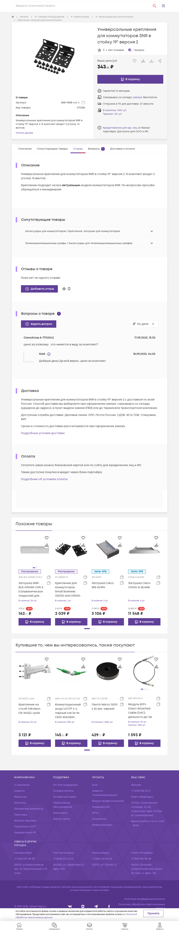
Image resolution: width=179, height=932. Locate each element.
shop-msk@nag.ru (142, 797)
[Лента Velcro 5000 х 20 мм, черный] (108, 671)
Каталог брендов (25, 820)
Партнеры (20, 814)
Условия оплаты (63, 791)
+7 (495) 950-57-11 (141, 791)
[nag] (109, 906)
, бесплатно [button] (145, 97)
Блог (95, 785)
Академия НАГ (101, 807)
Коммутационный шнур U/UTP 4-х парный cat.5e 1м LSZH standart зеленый (68, 711)
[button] (163, 5)
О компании (22, 785)
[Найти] (154, 6)
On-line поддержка (65, 785)
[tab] (25, 148)
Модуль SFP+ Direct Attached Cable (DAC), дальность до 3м (140, 710)
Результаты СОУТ (25, 826)
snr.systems (99, 819)
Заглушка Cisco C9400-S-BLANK (139, 585)
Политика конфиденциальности (144, 899)
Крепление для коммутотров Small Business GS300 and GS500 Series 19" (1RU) (67, 589)
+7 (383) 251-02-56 (102, 858)
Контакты (20, 802)
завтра (137, 97)
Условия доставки (64, 797)
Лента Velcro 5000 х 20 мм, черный (104, 707)
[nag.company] (70, 906)
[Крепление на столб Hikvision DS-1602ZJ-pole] (35, 671)
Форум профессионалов (108, 801)
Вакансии (20, 797)
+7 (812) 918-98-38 (141, 858)
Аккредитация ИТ (25, 832)
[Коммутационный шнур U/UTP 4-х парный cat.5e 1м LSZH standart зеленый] (71, 671)
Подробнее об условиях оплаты (44, 479)
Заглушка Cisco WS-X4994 (103, 585)
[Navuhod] (83, 906)
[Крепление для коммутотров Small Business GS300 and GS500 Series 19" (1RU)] (71, 550)
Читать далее (24, 133)
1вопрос (138, 50)
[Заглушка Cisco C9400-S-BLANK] (144, 550)
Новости (19, 791)
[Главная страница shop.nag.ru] (13, 17)
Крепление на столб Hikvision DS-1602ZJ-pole (29, 709)
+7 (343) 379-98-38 (24, 858)
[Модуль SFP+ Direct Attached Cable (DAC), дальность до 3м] (144, 671)
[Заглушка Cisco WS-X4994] (108, 550)
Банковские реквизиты (28, 808)
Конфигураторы (102, 825)
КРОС (95, 813)
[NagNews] (96, 906)
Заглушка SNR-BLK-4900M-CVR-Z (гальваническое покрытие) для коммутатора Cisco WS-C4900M (31, 589)
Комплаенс (60, 813)
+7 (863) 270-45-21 (63, 858)
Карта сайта (61, 819)
